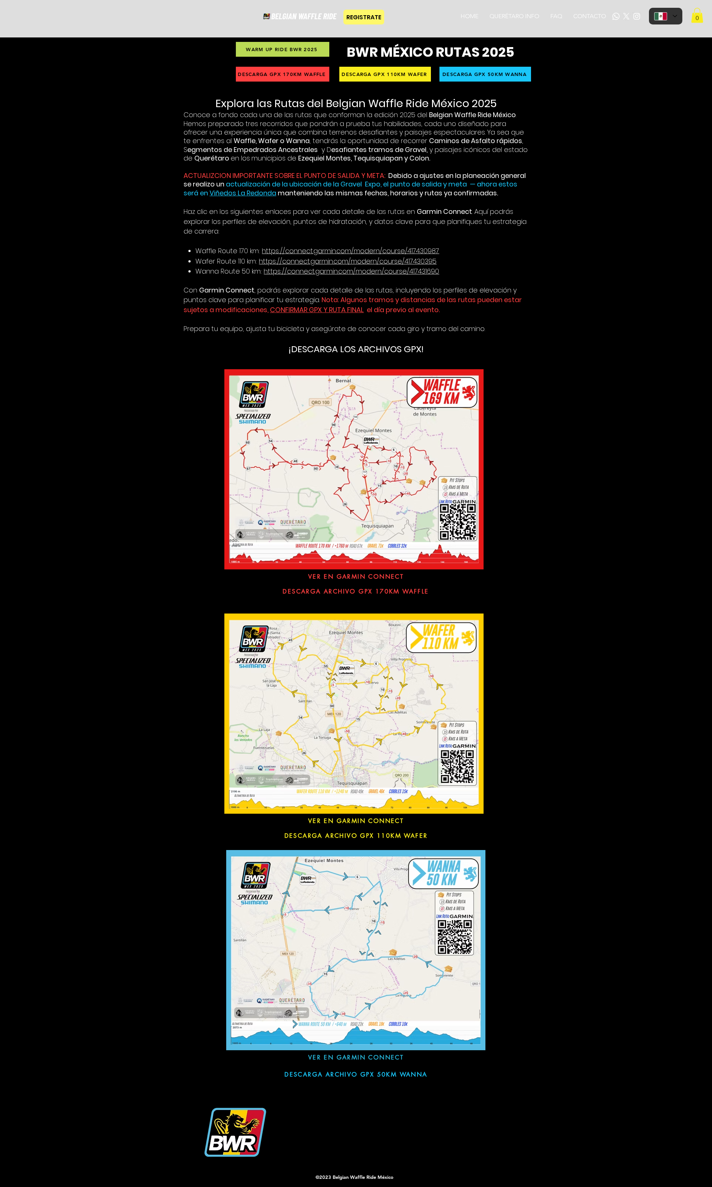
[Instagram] (636, 16)
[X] (626, 16)
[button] (697, 15)
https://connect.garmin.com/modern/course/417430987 (350, 250)
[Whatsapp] (616, 16)
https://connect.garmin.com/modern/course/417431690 (351, 271)
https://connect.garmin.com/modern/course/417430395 (347, 261)
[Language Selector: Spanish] (665, 16)
